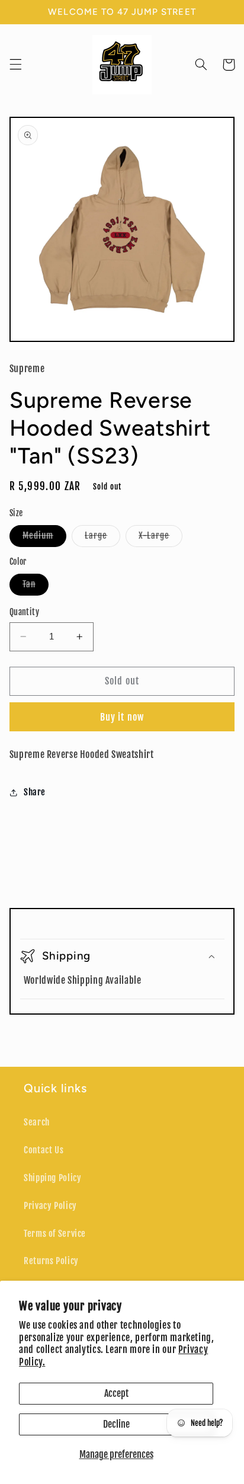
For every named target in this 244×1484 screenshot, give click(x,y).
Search (37, 1122)
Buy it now (122, 717)
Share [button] (35, 792)
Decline (116, 1424)
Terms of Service (55, 1233)
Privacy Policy (50, 1205)
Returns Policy (51, 1260)
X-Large (160, 538)
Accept (116, 1393)
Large (102, 538)
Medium (44, 538)
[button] (15, 64)
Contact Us (43, 1150)
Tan (36, 587)
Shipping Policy (52, 1178)
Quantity (24, 612)
